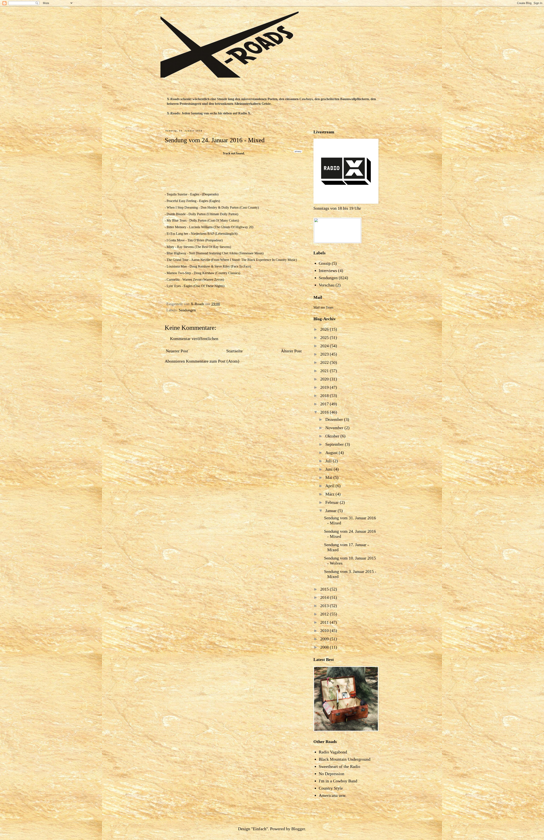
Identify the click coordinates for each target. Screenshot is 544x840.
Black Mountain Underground (344, 759)
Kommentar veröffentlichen (194, 338)
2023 (325, 354)
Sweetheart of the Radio (339, 766)
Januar (331, 510)
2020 (325, 379)
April (330, 485)
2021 (325, 370)
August (332, 452)
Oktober (332, 436)
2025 (325, 337)
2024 (325, 345)
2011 (325, 622)
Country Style (331, 788)
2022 (325, 362)
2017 (325, 403)
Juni (329, 469)
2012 (325, 614)
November (334, 427)
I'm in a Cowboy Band (338, 781)
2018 (325, 395)
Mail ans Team (323, 307)
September (335, 444)
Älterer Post (291, 351)
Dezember (334, 419)
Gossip (325, 263)
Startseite (234, 351)
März (330, 494)
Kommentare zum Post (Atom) (212, 361)
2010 (325, 630)
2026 (325, 329)
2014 (325, 597)
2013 (325, 605)
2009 (325, 638)
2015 (325, 589)
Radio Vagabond (333, 752)
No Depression (331, 773)
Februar (332, 502)
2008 (325, 647)
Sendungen (187, 310)
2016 (325, 412)
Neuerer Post (177, 351)
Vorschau (326, 285)
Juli (329, 460)
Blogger (298, 828)
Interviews (328, 270)
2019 (325, 387)
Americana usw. (332, 795)
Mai (329, 477)
